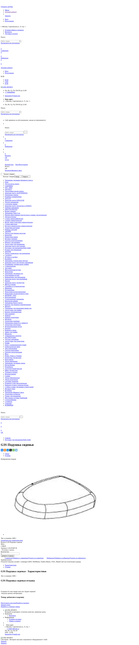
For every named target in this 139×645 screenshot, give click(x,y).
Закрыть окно (5, 605)
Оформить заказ (16, 170)
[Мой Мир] (8, 450)
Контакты (8, 32)
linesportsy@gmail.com (12, 96)
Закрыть (25, 176)
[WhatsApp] (13, 450)
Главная (7, 438)
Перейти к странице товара (10, 607)
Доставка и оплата (11, 34)
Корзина (8, 170)
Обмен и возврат (15, 621)
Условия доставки (15, 619)
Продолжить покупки (8, 603)
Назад (17, 176)
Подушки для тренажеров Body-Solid (18, 440)
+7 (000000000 (10, 92)
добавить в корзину (8, 556)
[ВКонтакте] (2, 450)
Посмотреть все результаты (10, 43)
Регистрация (9, 21)
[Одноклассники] (5, 450)
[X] (10, 450)
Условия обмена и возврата (14, 30)
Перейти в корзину (22, 603)
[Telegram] (16, 450)
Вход (6, 19)
